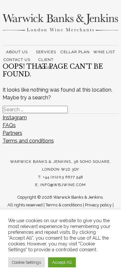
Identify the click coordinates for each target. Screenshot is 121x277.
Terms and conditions (28, 141)
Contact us (17, 59)
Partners (12, 133)
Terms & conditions (63, 205)
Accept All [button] (62, 262)
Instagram (15, 117)
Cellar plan (75, 52)
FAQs (9, 125)
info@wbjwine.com (63, 185)
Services (46, 52)
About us (17, 52)
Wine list (104, 52)
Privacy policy (98, 205)
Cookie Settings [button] (26, 262)
